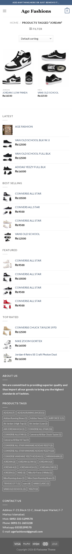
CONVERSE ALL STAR (40, 429)
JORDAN (9, 461)
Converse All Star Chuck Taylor (45, 434)
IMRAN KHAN (54, 456)
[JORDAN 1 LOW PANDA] (18, 68)
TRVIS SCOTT (12, 483)
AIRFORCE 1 (56, 418)
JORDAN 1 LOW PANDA (15, 92)
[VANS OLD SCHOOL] (53, 68)
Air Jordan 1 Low (38, 423)
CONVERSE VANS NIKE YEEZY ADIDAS (23, 456)
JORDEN (9, 472)
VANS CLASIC (41, 483)
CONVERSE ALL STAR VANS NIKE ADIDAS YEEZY (28, 445)
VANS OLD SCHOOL (48, 92)
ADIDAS (9, 412)
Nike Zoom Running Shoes (41, 478)
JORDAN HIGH (28, 467)
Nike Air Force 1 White (40, 472)
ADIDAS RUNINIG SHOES (30, 412)
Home (14, 22)
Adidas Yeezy (38, 418)
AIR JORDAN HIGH (14, 429)
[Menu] (5, 11)
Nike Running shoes (14, 478)
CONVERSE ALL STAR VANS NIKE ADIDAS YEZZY (29, 450)
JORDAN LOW (48, 467)
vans (26, 483)
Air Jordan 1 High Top (15, 423)
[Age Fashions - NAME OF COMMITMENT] (36, 11)
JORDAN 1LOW (27, 461)
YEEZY (33, 489)
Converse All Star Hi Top (16, 440)
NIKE (21, 472)
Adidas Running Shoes (15, 418)
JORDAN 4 (10, 467)
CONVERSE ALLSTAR (15, 434)
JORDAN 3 (45, 461)
